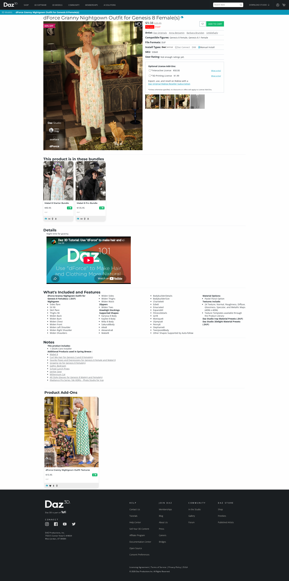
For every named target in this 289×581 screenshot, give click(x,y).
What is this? (216, 71)
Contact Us (134, 509)
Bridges (162, 541)
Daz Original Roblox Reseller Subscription (169, 83)
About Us (163, 522)
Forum (191, 522)
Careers (162, 535)
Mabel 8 (54, 354)
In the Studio (194, 509)
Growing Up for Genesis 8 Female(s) (68, 363)
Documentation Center (140, 541)
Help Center (135, 522)
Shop (26, 5)
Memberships (91, 5)
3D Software (40, 5)
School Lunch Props (60, 368)
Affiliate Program (137, 535)
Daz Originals (160, 32)
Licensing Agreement (139, 567)
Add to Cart (215, 23)
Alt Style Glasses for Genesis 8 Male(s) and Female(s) (76, 377)
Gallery (191, 515)
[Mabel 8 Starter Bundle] (58, 180)
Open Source (135, 548)
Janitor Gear (56, 371)
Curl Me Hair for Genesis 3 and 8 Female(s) (71, 357)
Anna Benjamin (177, 32)
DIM (194, 47)
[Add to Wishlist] (202, 24)
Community (73, 5)
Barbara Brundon (195, 32)
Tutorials (133, 515)
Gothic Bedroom (58, 365)
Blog (161, 515)
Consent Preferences (139, 554)
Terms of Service (158, 567)
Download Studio (258, 5)
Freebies (222, 515)
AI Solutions (110, 5)
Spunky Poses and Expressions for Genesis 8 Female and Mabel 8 (83, 360)
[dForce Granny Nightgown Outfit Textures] (71, 432)
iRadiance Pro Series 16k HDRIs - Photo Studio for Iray (77, 380)
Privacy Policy (174, 567)
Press (161, 528)
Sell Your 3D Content (139, 528)
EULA (185, 567)
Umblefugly (212, 32)
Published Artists (226, 522)
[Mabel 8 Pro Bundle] (91, 180)
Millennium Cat (57, 374)
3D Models (57, 5)
